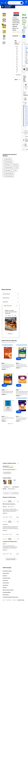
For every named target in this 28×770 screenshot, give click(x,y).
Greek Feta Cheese (6, 578)
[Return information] (23, 33)
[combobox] (15, 3)
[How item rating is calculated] (15, 469)
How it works (27, 62)
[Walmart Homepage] (5, 3)
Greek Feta (5, 575)
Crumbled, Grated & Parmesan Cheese (10, 597)
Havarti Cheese (6, 582)
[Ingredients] (20, 36)
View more (10, 423)
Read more (5, 513)
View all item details (20, 74)
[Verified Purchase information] (14, 501)
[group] (17, 32)
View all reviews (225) (10, 559)
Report (17, 534)
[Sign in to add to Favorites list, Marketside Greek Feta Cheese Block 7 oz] (13, 400)
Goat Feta (5, 587)
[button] (16, 42)
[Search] (22, 3)
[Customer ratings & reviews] (18, 463)
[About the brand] (17, 306)
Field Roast (14, 17)
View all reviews (7, 472)
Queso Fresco (5, 585)
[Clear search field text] (19, 3)
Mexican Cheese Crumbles (8, 589)
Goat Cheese (5, 580)
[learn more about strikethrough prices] (25, 19)
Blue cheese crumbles (7, 570)
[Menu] (2, 3)
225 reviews (10, 467)
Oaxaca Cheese (6, 573)
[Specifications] (18, 298)
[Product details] (18, 294)
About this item (6, 289)
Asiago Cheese (6, 594)
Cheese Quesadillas (7, 592)
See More (10, 333)
